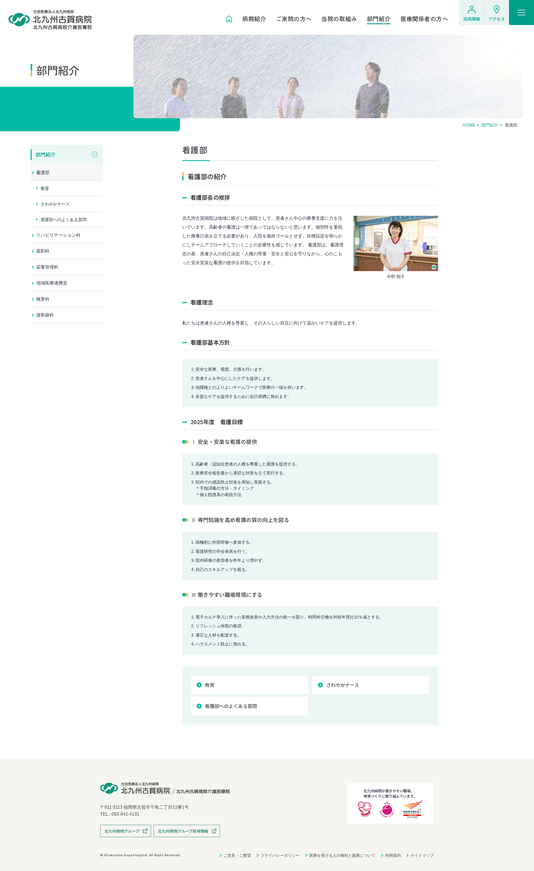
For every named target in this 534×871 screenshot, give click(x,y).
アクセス (496, 19)
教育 (209, 684)
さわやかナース (342, 684)
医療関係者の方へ (424, 18)
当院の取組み (339, 18)
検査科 (43, 299)
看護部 (43, 172)
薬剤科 (43, 251)
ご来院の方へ (294, 18)
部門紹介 (379, 18)
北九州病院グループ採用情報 (183, 831)
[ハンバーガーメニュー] (521, 12)
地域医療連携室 (51, 283)
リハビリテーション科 (58, 235)
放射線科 (45, 315)
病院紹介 (254, 18)
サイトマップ (422, 855)
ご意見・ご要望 (237, 855)
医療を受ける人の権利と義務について (342, 855)
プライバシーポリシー (280, 855)
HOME (469, 125)
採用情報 (471, 19)
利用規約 (393, 855)
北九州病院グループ (122, 831)
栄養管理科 (47, 267)
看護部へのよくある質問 (231, 705)
